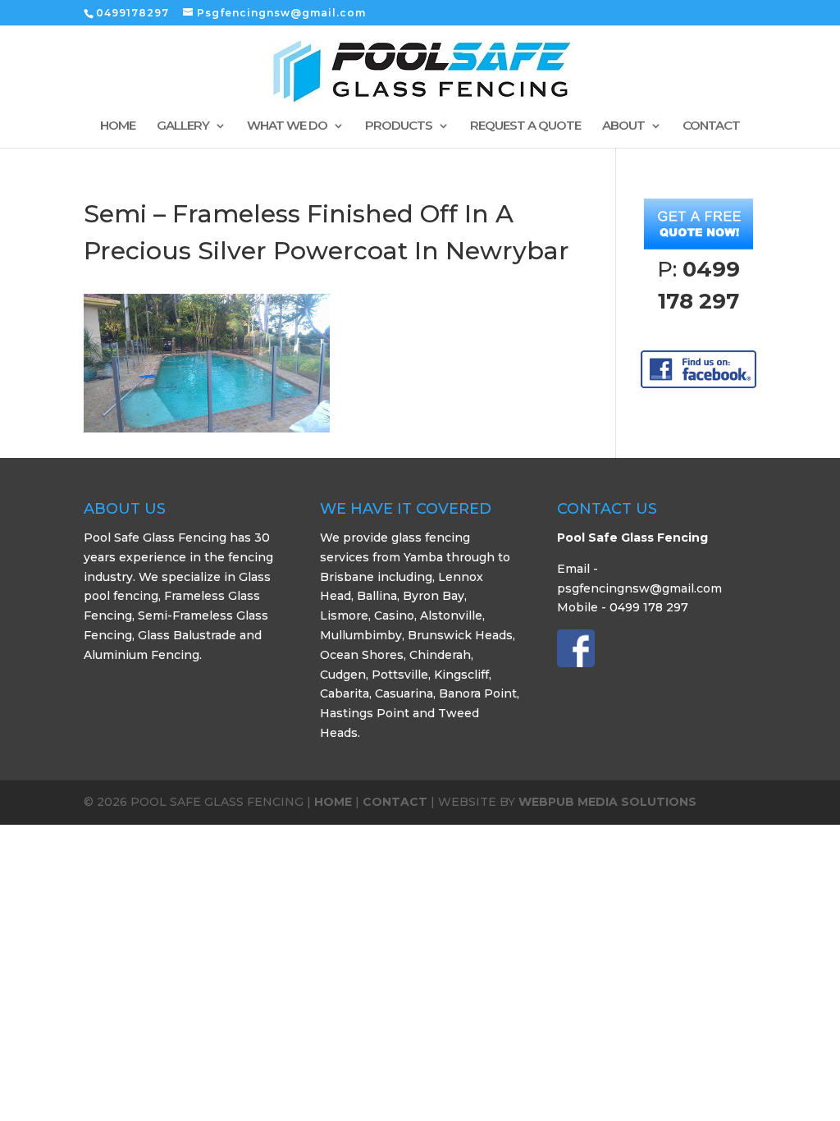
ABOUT (623, 126)
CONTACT (711, 126)
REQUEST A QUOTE (525, 126)
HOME (117, 126)
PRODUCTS (398, 126)
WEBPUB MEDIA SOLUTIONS (607, 801)
